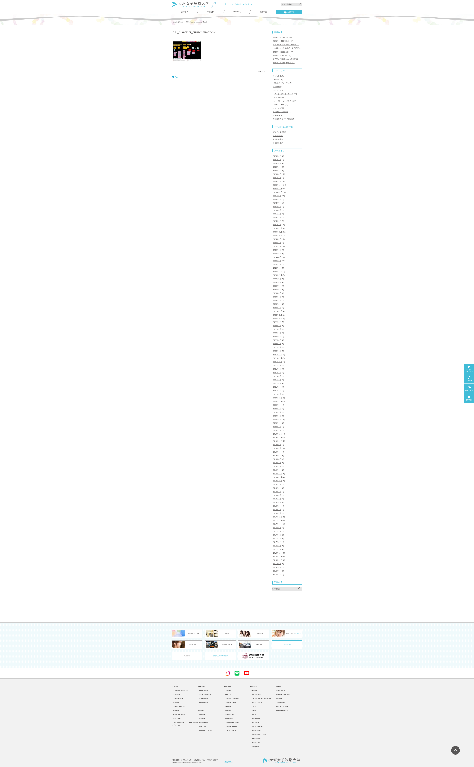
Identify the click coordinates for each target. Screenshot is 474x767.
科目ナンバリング (256, 702)
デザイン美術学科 (280, 132)
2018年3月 (277, 506)
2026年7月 (277, 160)
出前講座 (201, 718)
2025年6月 (277, 207)
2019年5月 (277, 456)
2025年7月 (277, 203)
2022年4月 (277, 340)
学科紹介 (211, 12)
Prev (177, 77)
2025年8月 (277, 199)
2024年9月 (277, 239)
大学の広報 (176, 694)
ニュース (276, 108)
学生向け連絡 (255, 742)
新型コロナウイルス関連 (282, 119)
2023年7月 (277, 286)
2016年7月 (277, 571)
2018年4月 (277, 502)
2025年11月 (277, 189)
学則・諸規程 (255, 738)
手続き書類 (254, 746)
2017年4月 (277, 538)
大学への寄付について (180, 706)
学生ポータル (255, 694)
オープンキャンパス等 (282, 101)
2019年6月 (277, 452)
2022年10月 (277, 318)
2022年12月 (277, 311)
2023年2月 (277, 304)
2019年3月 (277, 463)
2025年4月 (277, 214)
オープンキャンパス (231, 730)
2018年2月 (277, 510)
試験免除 (227, 710)
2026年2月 (277, 178)
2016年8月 (277, 567)
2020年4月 (277, 423)
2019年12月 (277, 434)
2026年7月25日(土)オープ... (284, 63)
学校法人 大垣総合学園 (220, 656)
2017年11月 (277, 520)
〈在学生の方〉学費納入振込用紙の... (287, 48)
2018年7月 (277, 492)
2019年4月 (277, 459)
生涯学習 (263, 12)
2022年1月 (277, 351)
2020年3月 (277, 427)
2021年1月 (277, 394)
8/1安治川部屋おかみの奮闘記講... (286, 59)
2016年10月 (277, 560)
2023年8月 (277, 282)
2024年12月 (277, 228)
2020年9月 (277, 405)
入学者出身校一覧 (230, 726)
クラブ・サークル (256, 726)
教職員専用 (228, 762)
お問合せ (276, 87)
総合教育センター (178, 714)
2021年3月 (277, 387)
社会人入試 (202, 726)
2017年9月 (277, 528)
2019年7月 (277, 448)
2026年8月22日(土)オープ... (284, 52)
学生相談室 (254, 722)
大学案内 (184, 12)
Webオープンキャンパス (283, 94)
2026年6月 (277, 163)
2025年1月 (277, 225)
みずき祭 (277, 97)
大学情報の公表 (177, 698)
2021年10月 (277, 362)
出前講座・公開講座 (280, 112)
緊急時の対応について (258, 734)
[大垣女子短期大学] (190, 5)
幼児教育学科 (278, 136)
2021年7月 (277, 373)
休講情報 (253, 690)
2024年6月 (277, 250)
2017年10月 (277, 524)
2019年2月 (277, 466)
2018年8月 (277, 488)
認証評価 (175, 702)
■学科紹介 (201, 686)
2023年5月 (277, 293)
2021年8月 (277, 369)
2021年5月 (277, 380)
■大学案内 (175, 686)
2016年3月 (277, 575)
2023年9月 (277, 279)
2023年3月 (277, 300)
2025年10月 (277, 192)
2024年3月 (277, 261)
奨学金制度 (228, 718)
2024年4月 (277, 257)
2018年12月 (277, 474)
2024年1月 (277, 268)
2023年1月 (277, 308)
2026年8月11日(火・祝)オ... (283, 55)
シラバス (253, 706)
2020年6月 (277, 416)
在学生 (276, 79)
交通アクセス (228, 4)
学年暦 (253, 714)
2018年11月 (277, 477)
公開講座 (201, 714)
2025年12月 (277, 185)
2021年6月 (277, 376)
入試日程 (227, 690)
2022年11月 (277, 315)
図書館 (253, 710)
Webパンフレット (282, 706)
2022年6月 (277, 333)
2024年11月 (277, 232)
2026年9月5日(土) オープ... (283, 41)
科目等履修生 (203, 722)
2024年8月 (277, 243)
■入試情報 (227, 686)
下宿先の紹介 (255, 730)
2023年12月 (277, 272)
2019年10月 (277, 441)
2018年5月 (277, 499)
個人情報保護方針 (282, 710)
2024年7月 (277, 246)
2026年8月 (277, 156)
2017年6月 (277, 535)
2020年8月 (277, 409)
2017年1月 (277, 549)
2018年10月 (277, 481)
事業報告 (175, 710)
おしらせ (276, 76)
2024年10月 (277, 235)
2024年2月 (277, 264)
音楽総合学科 (278, 143)
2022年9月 (277, 322)
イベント (276, 90)
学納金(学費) (229, 714)
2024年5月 (277, 253)
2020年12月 (277, 398)
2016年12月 (277, 553)
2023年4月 (277, 297)
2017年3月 (277, 542)
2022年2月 (277, 347)
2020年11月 (277, 401)
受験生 (275, 115)
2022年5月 (277, 337)
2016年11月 (277, 557)
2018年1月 (277, 513)
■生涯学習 (201, 710)
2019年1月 (277, 470)
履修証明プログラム (282, 83)
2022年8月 (277, 326)
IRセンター (176, 718)
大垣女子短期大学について (181, 690)
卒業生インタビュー (283, 694)
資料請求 (238, 4)
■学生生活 (253, 686)
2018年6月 (277, 495)
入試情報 (291, 12)
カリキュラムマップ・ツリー (260, 698)
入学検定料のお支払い (232, 722)
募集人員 (227, 694)
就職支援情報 (255, 718)
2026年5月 (277, 167)
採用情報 (187, 656)
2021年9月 (277, 365)
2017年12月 (277, 517)
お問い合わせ (248, 4)
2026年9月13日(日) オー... (283, 37)
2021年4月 (277, 383)
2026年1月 (277, 181)
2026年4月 (277, 171)
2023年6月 (277, 290)
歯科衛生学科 (278, 139)
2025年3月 (277, 217)
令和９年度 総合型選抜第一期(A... (286, 45)
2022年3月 (277, 344)
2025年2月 (277, 221)
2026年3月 (277, 174)
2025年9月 (277, 196)
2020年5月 (277, 419)
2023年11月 (277, 275)
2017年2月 (277, 546)
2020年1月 (277, 430)
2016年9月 (277, 564)
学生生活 (237, 12)
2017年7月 (277, 531)
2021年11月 (277, 358)
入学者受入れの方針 (231, 698)
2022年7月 (277, 329)
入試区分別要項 (230, 702)
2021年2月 (277, 391)
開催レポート (279, 105)
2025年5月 (277, 210)
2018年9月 (277, 484)
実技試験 (227, 706)
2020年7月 (277, 412)
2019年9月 (277, 445)
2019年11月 (277, 437)
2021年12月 (277, 355)
